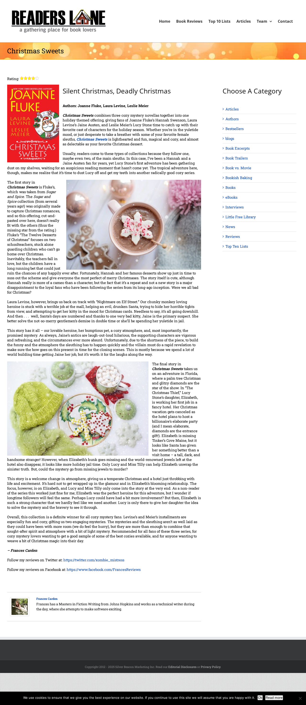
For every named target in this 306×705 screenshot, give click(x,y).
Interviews (234, 207)
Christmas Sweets (91, 139)
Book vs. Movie (238, 167)
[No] (300, 698)
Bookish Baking (238, 177)
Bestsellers (234, 128)
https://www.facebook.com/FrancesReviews (104, 569)
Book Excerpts (237, 148)
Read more (274, 698)
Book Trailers (236, 158)
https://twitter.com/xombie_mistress (93, 559)
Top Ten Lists (236, 246)
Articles (232, 109)
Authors (232, 118)
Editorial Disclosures (182, 667)
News (230, 226)
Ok (260, 698)
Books (230, 187)
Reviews (232, 236)
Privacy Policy (210, 667)
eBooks (231, 197)
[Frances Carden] (19, 599)
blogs (229, 138)
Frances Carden (47, 599)
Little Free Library (240, 216)
